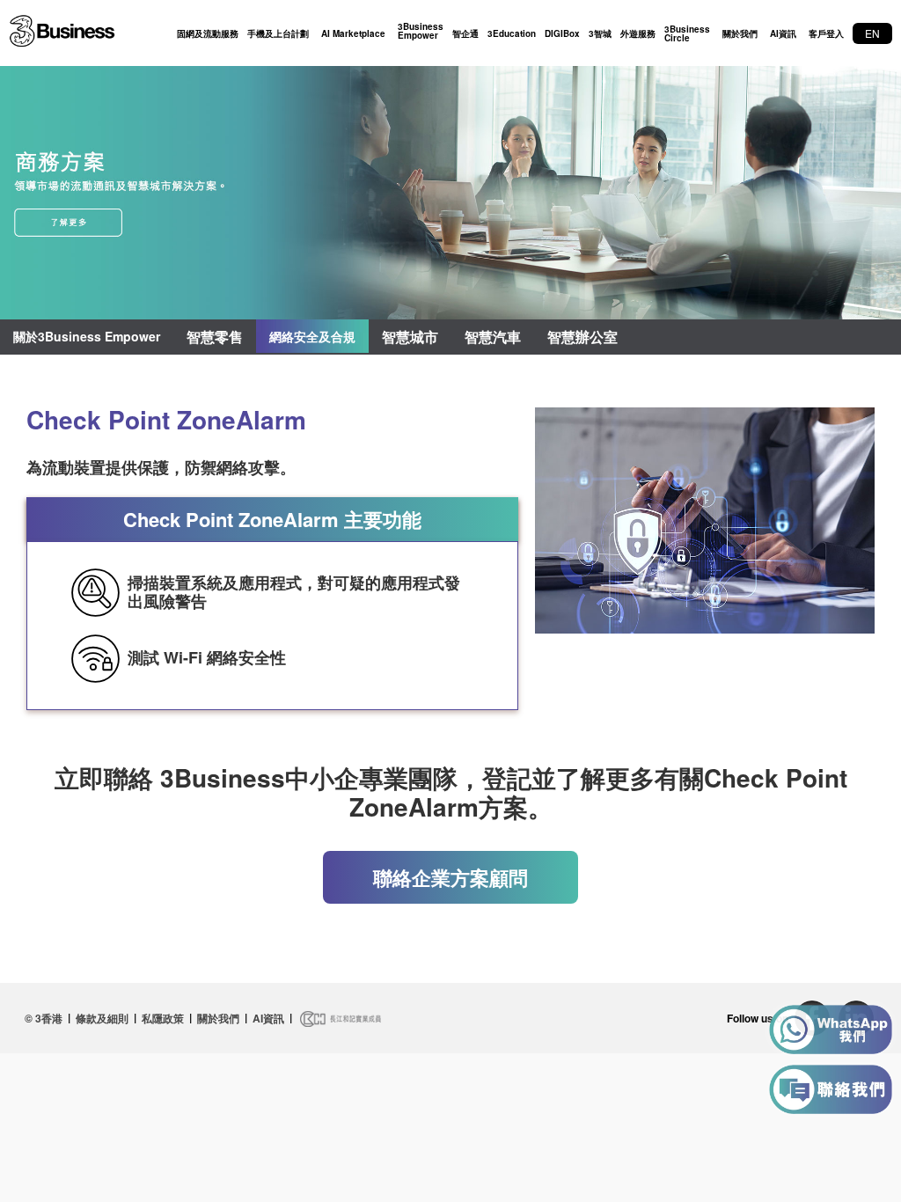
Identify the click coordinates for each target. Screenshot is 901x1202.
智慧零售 (215, 336)
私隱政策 (163, 1018)
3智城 (600, 33)
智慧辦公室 (582, 336)
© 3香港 (43, 1018)
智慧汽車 (493, 336)
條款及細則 (102, 1018)
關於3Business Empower (86, 336)
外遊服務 (638, 33)
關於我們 (740, 33)
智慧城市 (410, 336)
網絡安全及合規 (312, 336)
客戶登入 (826, 33)
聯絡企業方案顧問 (450, 877)
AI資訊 (783, 33)
